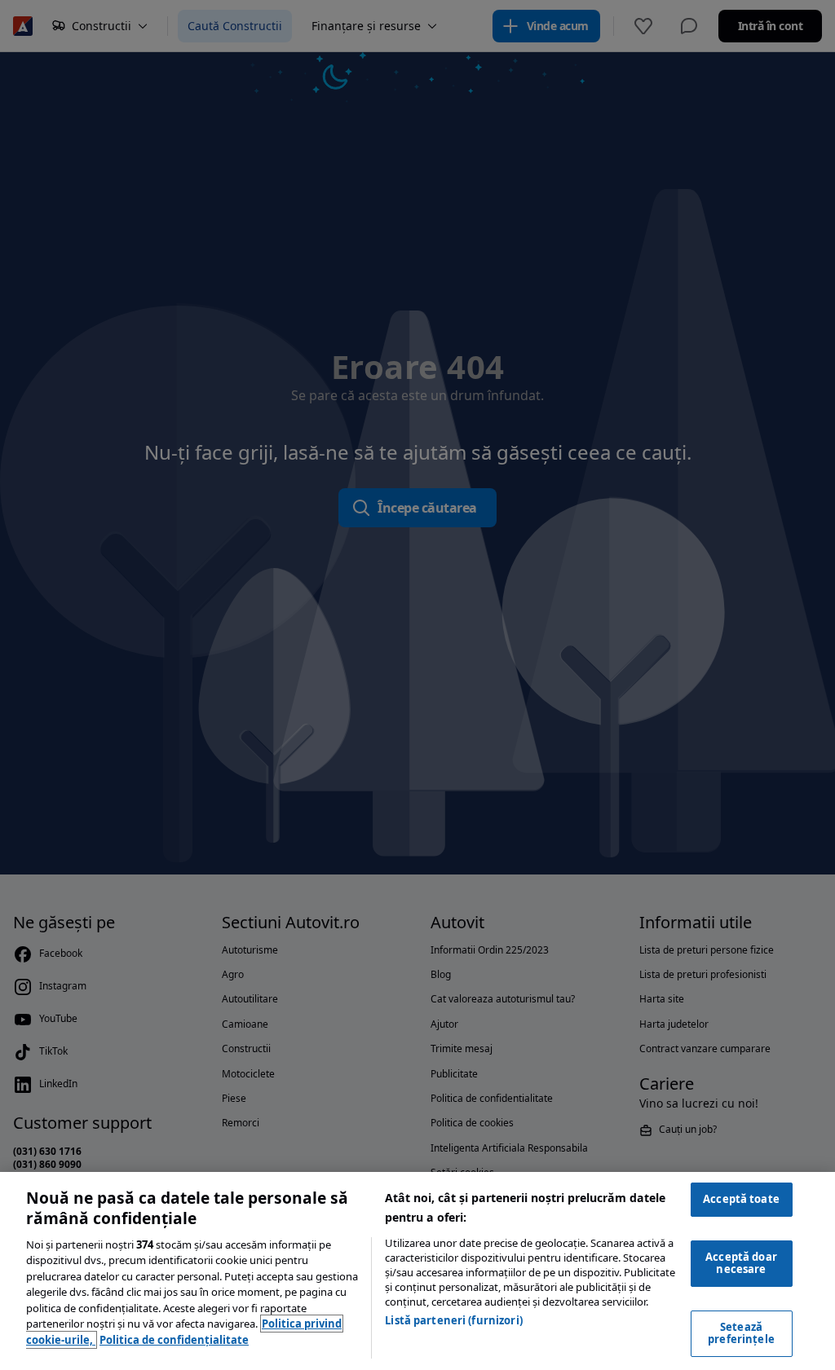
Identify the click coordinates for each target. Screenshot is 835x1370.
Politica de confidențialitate (174, 1340)
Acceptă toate (741, 1199)
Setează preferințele (741, 1333)
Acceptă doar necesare (741, 1263)
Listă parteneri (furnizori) (454, 1320)
